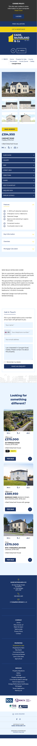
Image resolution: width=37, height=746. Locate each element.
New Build (18, 650)
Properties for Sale (18, 645)
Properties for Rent (18, 648)
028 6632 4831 (18, 596)
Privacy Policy (18, 631)
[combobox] (7, 332)
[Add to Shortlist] (30, 459)
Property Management (18, 677)
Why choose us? (18, 625)
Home (18, 622)
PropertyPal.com (18, 732)
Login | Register (20, 714)
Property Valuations (18, 671)
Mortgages (18, 686)
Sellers (18, 673)
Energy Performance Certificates (18, 684)
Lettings (18, 675)
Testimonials (18, 629)
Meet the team (18, 627)
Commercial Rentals (18, 654)
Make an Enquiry (18, 366)
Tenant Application (18, 688)
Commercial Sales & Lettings (18, 679)
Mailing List (18, 690)
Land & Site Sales (18, 656)
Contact (18, 633)
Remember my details (14, 362)
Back (6, 59)
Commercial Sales (18, 652)
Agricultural (18, 659)
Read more (18, 10)
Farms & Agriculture (18, 682)
